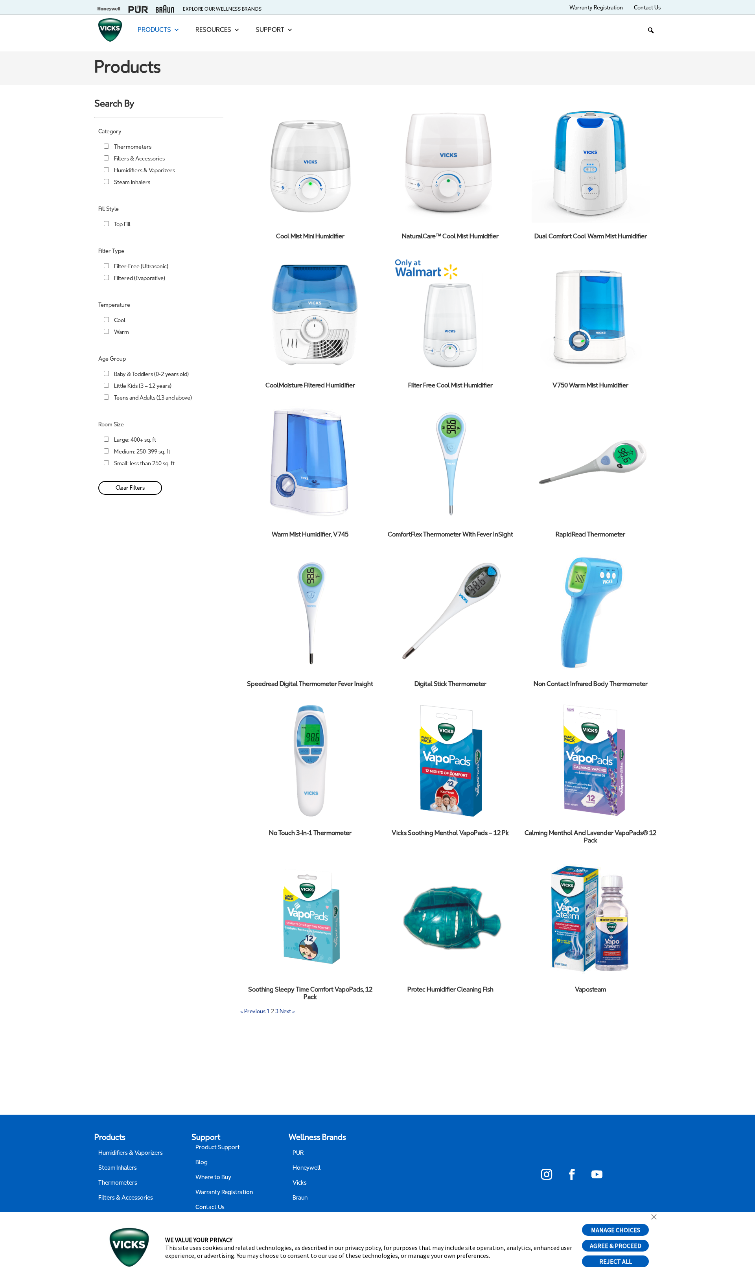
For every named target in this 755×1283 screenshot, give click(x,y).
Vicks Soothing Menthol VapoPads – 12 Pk (450, 833)
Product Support (217, 1147)
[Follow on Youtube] (597, 1174)
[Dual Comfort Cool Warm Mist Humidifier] (591, 164)
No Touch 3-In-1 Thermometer (310, 833)
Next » (287, 1011)
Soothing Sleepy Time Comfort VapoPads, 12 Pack (310, 993)
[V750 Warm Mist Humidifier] (591, 313)
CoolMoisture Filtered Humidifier (310, 385)
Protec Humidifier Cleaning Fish (450, 989)
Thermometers (132, 147)
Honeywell (307, 1167)
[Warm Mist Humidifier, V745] (310, 462)
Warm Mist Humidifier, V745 (310, 534)
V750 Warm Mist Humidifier (590, 385)
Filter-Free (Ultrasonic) (141, 266)
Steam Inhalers (132, 182)
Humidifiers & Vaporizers (144, 170)
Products (154, 29)
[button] (651, 30)
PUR (298, 1152)
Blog (201, 1162)
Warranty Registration (224, 1192)
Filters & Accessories (139, 158)
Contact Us (210, 1207)
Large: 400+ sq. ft (135, 440)
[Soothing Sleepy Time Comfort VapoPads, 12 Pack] (310, 917)
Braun (300, 1197)
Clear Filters (130, 488)
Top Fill (122, 224)
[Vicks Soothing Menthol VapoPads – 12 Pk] (450, 760)
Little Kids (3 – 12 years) (142, 386)
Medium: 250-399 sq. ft (142, 451)
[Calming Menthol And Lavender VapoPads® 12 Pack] (591, 760)
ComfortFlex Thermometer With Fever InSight (450, 534)
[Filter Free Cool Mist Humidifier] (450, 313)
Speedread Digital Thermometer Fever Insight (310, 684)
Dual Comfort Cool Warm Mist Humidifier (590, 236)
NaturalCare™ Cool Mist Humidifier (450, 236)
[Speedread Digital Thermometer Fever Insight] (310, 611)
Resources (213, 29)
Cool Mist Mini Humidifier (310, 236)
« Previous (252, 1011)
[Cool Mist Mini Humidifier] (310, 164)
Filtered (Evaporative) (139, 278)
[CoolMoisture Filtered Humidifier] (310, 313)
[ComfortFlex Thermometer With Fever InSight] (450, 462)
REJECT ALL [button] (615, 1261)
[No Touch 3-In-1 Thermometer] (310, 760)
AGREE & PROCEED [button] (615, 1246)
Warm (121, 332)
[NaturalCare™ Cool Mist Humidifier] (450, 164)
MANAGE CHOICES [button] (615, 1230)
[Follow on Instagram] (547, 1174)
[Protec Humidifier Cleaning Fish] (450, 917)
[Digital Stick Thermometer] (450, 611)
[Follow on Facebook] (572, 1174)
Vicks (300, 1182)
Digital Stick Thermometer (450, 684)
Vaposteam (590, 989)
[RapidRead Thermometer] (591, 462)
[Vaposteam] (591, 917)
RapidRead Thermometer (590, 534)
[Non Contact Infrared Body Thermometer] (591, 611)
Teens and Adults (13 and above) (153, 397)
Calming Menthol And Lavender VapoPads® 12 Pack (590, 836)
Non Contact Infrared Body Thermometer (591, 684)
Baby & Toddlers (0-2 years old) (151, 374)
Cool (119, 320)
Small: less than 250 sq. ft (144, 463)
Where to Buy (213, 1177)
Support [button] (270, 29)
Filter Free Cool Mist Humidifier (450, 385)
